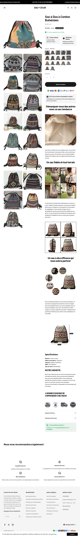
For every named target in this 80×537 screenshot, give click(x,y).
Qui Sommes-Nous (31, 496)
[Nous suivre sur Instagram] (13, 525)
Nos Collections (51, 508)
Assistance (66, 509)
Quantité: (47, 73)
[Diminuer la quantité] (47, 77)
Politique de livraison (52, 511)
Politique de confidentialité (33, 502)
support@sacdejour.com (62, 427)
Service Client (66, 506)
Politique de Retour (31, 505)
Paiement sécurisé (31, 511)
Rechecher (50, 514)
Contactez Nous (51, 502)
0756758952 (49, 429)
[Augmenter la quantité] (53, 77)
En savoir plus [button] (52, 534)
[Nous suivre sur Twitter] (9, 525)
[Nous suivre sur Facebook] (5, 525)
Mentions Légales (30, 508)
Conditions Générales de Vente (34, 499)
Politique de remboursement (34, 516)
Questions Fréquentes (53, 505)
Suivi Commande (51, 496)
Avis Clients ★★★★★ (53, 499)
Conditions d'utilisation (32, 514)
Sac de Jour (48, 24)
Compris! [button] (72, 534)
